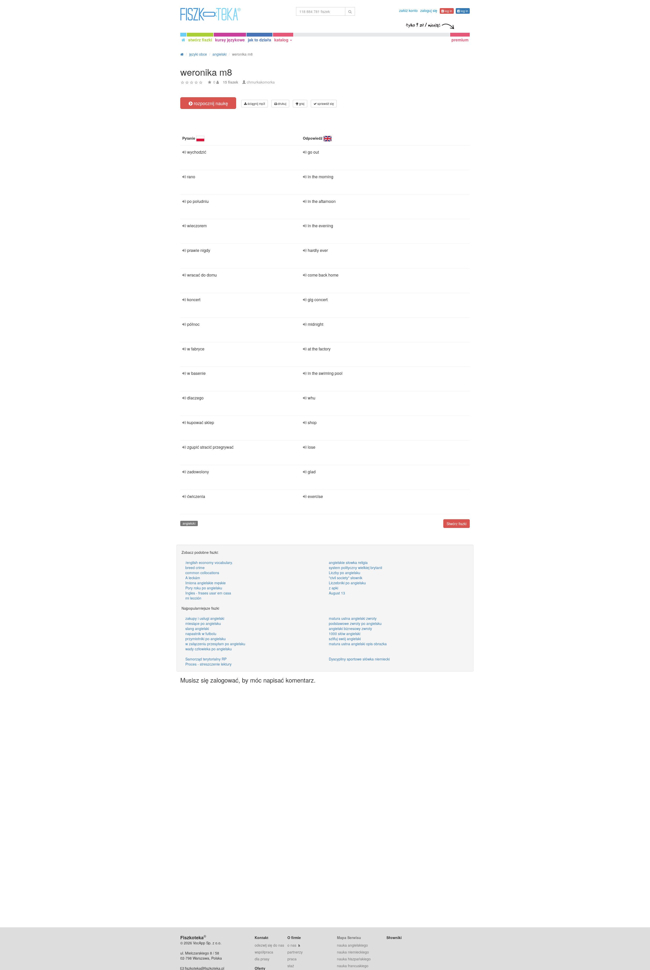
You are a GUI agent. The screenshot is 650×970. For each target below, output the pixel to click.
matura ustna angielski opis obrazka (358, 643)
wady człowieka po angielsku (208, 648)
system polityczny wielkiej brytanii (355, 567)
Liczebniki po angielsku (347, 582)
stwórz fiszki (200, 40)
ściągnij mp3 (256, 103)
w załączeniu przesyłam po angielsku (215, 643)
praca (292, 958)
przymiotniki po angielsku (205, 638)
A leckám (192, 577)
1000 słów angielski (344, 633)
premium (459, 40)
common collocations (202, 572)
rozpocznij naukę (210, 103)
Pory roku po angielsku (203, 587)
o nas (291, 945)
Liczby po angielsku (344, 572)
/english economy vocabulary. (209, 562)
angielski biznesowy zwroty (350, 628)
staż (290, 965)
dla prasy (262, 958)
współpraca (264, 952)
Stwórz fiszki (456, 523)
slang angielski (197, 628)
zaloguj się (428, 10)
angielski (189, 523)
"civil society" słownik (345, 577)
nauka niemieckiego (353, 952)
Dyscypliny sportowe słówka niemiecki (359, 658)
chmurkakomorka (261, 82)
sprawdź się (325, 103)
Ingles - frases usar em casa (208, 592)
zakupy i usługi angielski (204, 618)
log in (448, 11)
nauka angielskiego (352, 945)
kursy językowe (230, 40)
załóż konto (408, 10)
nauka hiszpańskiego (354, 958)
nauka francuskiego (352, 965)
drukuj (281, 103)
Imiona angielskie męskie (205, 582)
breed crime (195, 567)
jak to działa (259, 40)
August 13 (337, 592)
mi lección (193, 598)
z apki (333, 587)
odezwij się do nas (269, 945)
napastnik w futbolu (200, 633)
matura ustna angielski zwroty (353, 618)
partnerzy (295, 952)
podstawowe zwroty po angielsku (355, 623)
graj (301, 103)
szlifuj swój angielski (345, 638)
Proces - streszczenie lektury (208, 664)
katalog (281, 40)
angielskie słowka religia (348, 562)
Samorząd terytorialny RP (205, 658)
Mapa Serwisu (349, 937)
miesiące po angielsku (203, 623)
